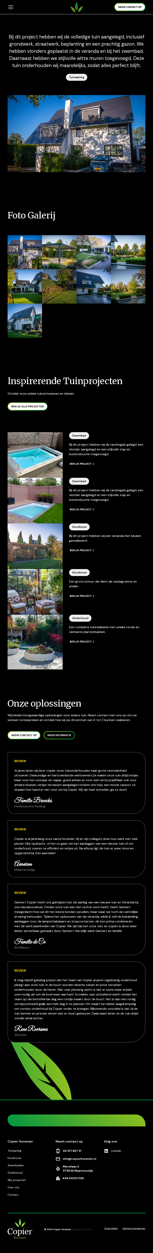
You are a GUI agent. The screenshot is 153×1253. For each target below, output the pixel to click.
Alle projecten (17, 1180)
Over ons (13, 1187)
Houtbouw (14, 1158)
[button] (36, 7)
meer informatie (59, 735)
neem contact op (130, 7)
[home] (76, 7)
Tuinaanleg (14, 1150)
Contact (13, 1194)
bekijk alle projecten (27, 406)
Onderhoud (15, 1172)
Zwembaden (16, 1165)
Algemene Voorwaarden (134, 1228)
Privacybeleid (111, 1228)
